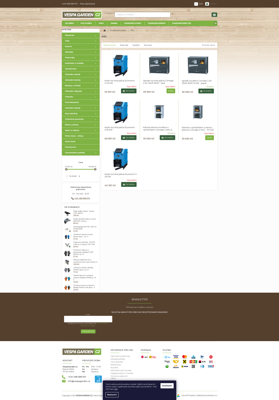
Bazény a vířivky (73, 86)
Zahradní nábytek (73, 91)
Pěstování (69, 35)
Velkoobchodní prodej (121, 370)
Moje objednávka (87, 4)
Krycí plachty (71, 113)
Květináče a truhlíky (74, 63)
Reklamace (116, 365)
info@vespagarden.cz (79, 381)
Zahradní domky (73, 80)
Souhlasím (167, 386)
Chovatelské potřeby (75, 153)
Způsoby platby (118, 359)
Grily (67, 41)
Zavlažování (70, 69)
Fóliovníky (70, 58)
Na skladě (74, 176)
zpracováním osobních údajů (95, 324)
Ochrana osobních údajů (119, 377)
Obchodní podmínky (120, 356)
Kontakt (114, 368)
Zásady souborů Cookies (122, 373)
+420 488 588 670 (70, 4)
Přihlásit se (88, 331)
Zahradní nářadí (72, 74)
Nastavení (112, 395)
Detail (170, 91)
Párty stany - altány (74, 136)
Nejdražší (136, 45)
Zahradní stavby (72, 108)
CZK (201, 4)
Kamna (68, 46)
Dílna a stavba (71, 125)
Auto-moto (70, 141)
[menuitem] (69, 23)
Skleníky (69, 52)
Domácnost (70, 147)
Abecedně (148, 45)
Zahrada (69, 97)
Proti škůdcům (72, 102)
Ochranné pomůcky (74, 119)
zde (116, 389)
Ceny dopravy (117, 362)
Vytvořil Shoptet (188, 395)
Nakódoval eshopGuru (207, 395)
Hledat (172, 14)
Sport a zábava (72, 130)
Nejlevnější (124, 45)
